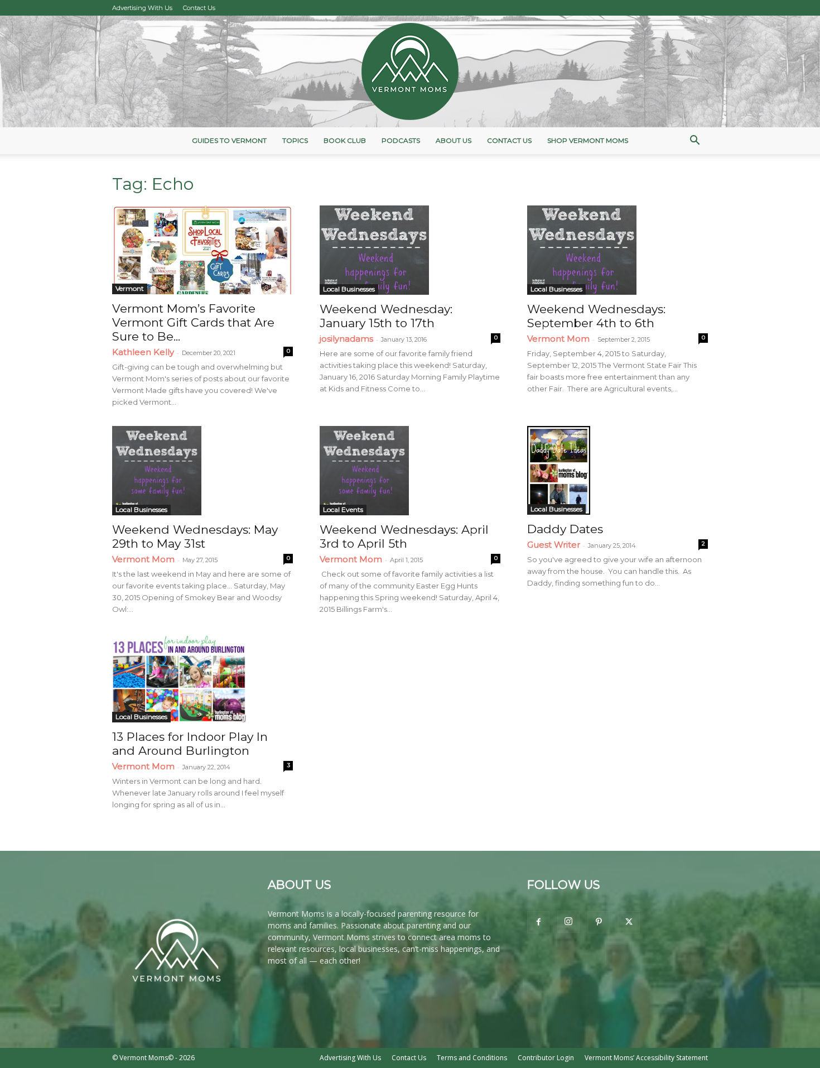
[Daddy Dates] (617, 470)
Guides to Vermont (229, 140)
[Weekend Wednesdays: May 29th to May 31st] (202, 470)
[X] (629, 922)
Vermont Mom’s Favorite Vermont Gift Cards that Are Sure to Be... (193, 322)
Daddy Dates (565, 529)
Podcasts (401, 140)
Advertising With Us (142, 8)
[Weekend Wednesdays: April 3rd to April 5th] (410, 470)
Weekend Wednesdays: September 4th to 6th (596, 316)
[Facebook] (538, 922)
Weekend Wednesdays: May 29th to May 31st (195, 536)
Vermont (129, 288)
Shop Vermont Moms (587, 140)
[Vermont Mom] (410, 71)
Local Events (343, 509)
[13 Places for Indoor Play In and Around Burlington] (202, 677)
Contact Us (199, 8)
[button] (694, 141)
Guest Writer (553, 544)
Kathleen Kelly (143, 352)
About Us (453, 140)
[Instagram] (568, 922)
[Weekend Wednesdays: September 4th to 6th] (617, 250)
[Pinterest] (598, 922)
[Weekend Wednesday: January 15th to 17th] (410, 250)
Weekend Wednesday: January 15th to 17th (386, 316)
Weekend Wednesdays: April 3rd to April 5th (404, 536)
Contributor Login (546, 1057)
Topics (295, 140)
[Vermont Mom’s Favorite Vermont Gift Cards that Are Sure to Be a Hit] (202, 249)
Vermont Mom (558, 338)
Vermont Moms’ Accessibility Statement (646, 1057)
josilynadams (346, 338)
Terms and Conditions (472, 1057)
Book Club (345, 140)
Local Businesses (349, 289)
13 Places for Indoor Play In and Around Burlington (190, 744)
